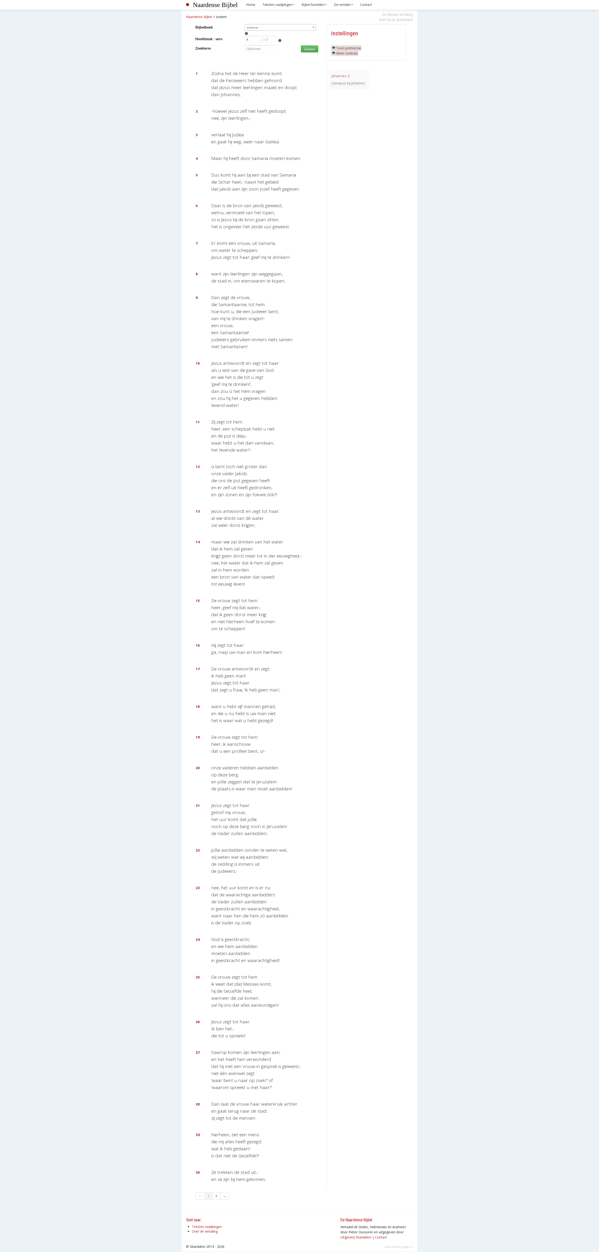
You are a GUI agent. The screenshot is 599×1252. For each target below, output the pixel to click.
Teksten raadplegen (277, 4)
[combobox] (280, 27)
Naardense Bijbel (215, 4)
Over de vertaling (205, 1231)
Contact (366, 4)
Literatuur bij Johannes (348, 83)
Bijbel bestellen (313, 4)
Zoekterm (203, 48)
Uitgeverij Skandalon (355, 1237)
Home (250, 4)
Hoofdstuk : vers (209, 39)
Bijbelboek (204, 27)
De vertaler (342, 4)
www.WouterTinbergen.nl (399, 1246)
